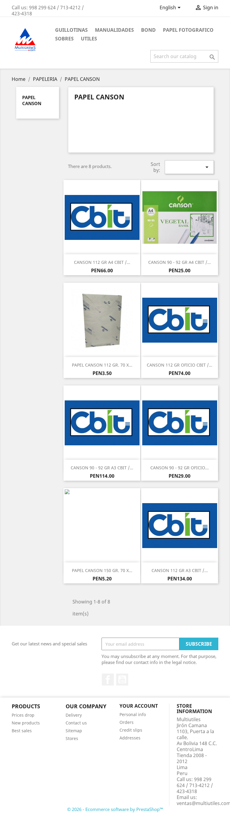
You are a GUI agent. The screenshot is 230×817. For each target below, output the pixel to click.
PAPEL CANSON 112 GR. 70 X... (102, 365)
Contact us (76, 723)
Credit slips (130, 730)
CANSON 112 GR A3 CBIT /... (180, 570)
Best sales (22, 730)
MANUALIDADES (114, 30)
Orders (126, 722)
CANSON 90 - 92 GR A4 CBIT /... (179, 262)
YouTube (122, 680)
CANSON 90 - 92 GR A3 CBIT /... (102, 467)
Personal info (132, 714)
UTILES (89, 38)
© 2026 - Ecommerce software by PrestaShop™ (115, 809)
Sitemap (74, 730)
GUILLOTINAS (71, 30)
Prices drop (23, 715)
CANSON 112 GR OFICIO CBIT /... (179, 365)
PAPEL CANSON (31, 100)
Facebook (108, 680)
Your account (138, 706)
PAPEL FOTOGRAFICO (188, 30)
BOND (148, 30)
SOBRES (64, 38)
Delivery (74, 715)
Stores (72, 738)
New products (26, 723)
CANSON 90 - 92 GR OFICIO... (179, 467)
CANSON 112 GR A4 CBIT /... (102, 262)
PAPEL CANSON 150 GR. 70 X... (102, 570)
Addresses (129, 738)
